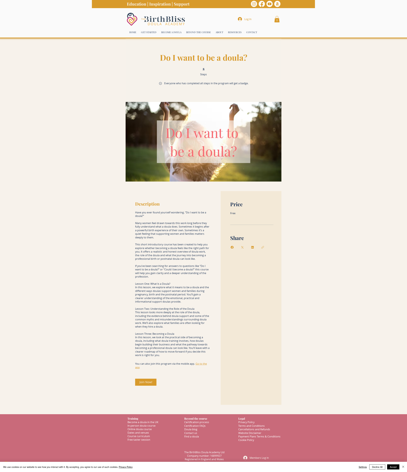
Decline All (377, 466)
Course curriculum (139, 436)
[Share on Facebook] (232, 247)
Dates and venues (138, 432)
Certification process (196, 422)
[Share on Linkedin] (252, 247)
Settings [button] (363, 466)
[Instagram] (254, 4)
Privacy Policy (126, 466)
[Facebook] (262, 4)
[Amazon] (277, 4)
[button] (277, 19)
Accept (393, 466)
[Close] (403, 466)
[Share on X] (242, 247)
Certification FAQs (195, 426)
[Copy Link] (263, 247)
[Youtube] (269, 4)
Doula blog (190, 429)
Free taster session (139, 439)
